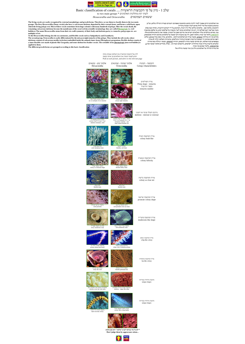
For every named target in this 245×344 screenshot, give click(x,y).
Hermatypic (123, 29)
